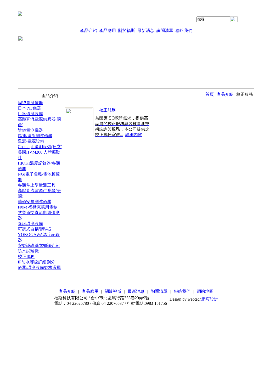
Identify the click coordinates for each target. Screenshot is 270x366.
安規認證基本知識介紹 (39, 245)
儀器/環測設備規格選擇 (39, 267)
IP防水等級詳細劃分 (36, 262)
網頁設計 (209, 299)
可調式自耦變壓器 (34, 229)
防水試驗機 (28, 251)
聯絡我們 (184, 30)
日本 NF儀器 (29, 108)
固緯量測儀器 (30, 102)
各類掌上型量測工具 (36, 185)
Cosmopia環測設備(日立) (40, 146)
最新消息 (145, 30)
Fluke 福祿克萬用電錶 (38, 207)
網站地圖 (205, 291)
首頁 (209, 94)
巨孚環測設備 (30, 113)
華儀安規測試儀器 (34, 201)
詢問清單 (164, 30)
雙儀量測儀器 (30, 130)
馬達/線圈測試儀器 (35, 135)
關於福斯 (126, 30)
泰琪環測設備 (30, 223)
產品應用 (107, 30)
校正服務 (26, 256)
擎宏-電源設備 (31, 141)
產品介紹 (88, 30)
